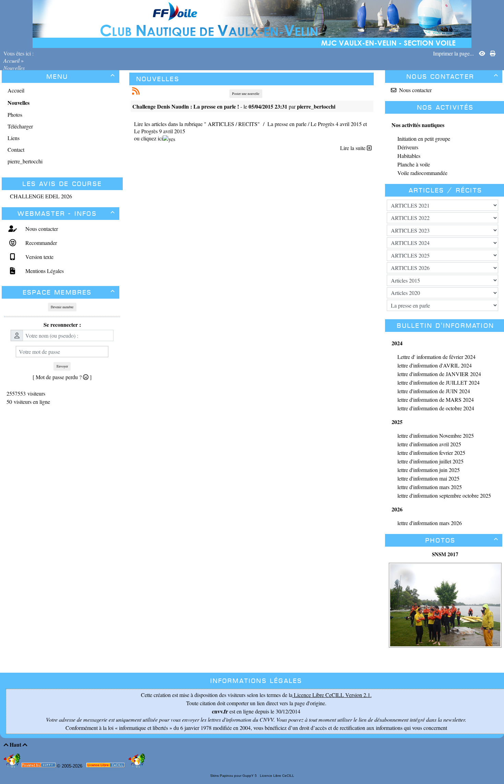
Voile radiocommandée (422, 172)
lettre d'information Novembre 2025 (435, 435)
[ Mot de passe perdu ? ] (62, 377)
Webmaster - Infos (66, 213)
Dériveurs (407, 147)
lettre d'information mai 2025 (428, 478)
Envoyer (62, 366)
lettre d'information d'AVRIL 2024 (434, 365)
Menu (81, 76)
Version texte (38, 256)
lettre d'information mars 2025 (429, 486)
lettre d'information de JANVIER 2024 (439, 373)
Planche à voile (413, 164)
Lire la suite (353, 147)
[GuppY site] (13, 766)
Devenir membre (62, 306)
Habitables (408, 155)
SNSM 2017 (445, 554)
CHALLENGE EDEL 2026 (41, 196)
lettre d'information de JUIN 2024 (433, 391)
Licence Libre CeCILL (276, 775)
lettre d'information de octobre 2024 (435, 408)
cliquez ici (152, 138)
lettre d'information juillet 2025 (430, 461)
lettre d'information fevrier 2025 (431, 452)
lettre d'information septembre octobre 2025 (444, 495)
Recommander (40, 242)
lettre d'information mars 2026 (429, 522)
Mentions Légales (44, 270)
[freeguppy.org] (39, 766)
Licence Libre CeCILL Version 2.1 (331, 694)
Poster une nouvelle (245, 93)
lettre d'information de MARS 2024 (435, 399)
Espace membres (69, 292)
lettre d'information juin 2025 (428, 469)
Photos (462, 540)
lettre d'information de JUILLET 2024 (438, 382)
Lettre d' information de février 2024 (436, 356)
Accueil (12, 60)
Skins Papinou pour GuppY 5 (234, 775)
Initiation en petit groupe (423, 138)
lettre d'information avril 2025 (429, 444)
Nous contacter (41, 228)
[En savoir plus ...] (106, 766)
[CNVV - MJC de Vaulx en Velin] (252, 23)
